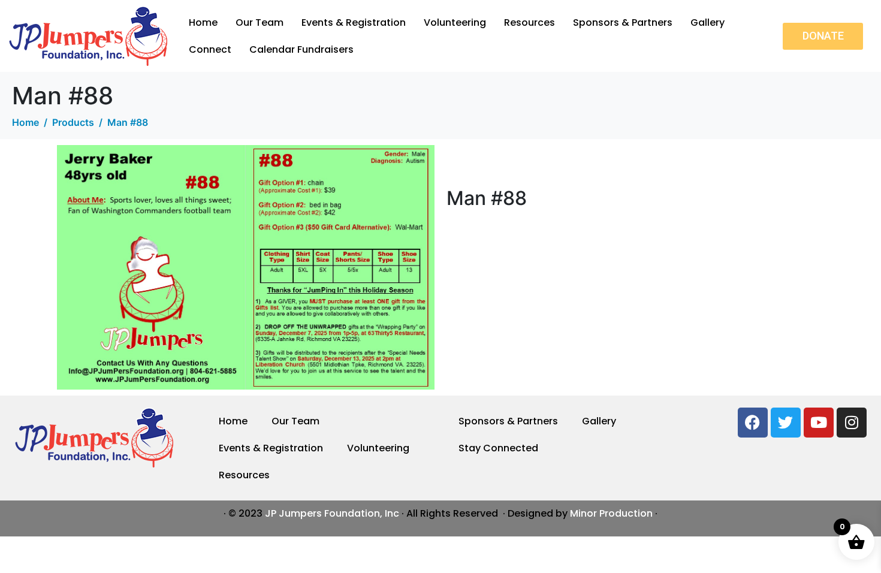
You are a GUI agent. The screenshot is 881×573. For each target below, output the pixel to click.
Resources (529, 22)
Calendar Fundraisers (301, 49)
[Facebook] (753, 423)
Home (203, 22)
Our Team (259, 22)
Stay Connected (498, 448)
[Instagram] (852, 423)
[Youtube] (819, 423)
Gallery (707, 22)
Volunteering (455, 22)
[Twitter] (786, 423)
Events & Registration (353, 22)
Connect (210, 49)
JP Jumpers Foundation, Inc (332, 513)
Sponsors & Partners (622, 22)
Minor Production (611, 513)
